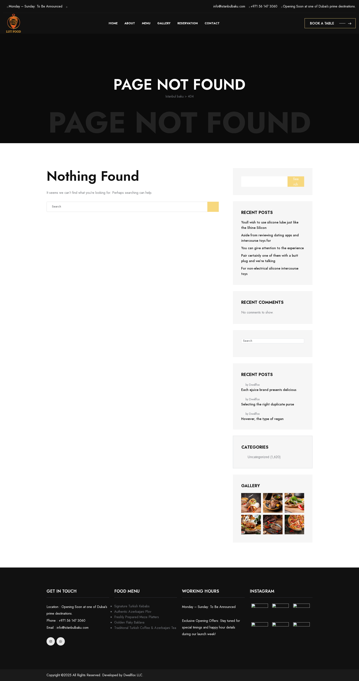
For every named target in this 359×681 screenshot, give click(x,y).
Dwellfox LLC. (133, 675)
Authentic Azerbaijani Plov (132, 611)
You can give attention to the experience (272, 248)
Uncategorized (258, 457)
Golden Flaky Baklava (129, 622)
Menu (146, 23)
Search (296, 182)
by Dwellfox (253, 385)
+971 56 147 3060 (264, 6)
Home (113, 23)
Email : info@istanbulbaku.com (68, 627)
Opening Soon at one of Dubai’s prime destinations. (319, 6)
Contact (212, 23)
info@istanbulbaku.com (229, 6)
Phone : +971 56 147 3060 (66, 620)
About (129, 23)
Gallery (164, 23)
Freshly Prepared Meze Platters (136, 617)
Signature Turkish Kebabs (132, 606)
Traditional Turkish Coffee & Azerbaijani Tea (145, 627)
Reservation (187, 23)
